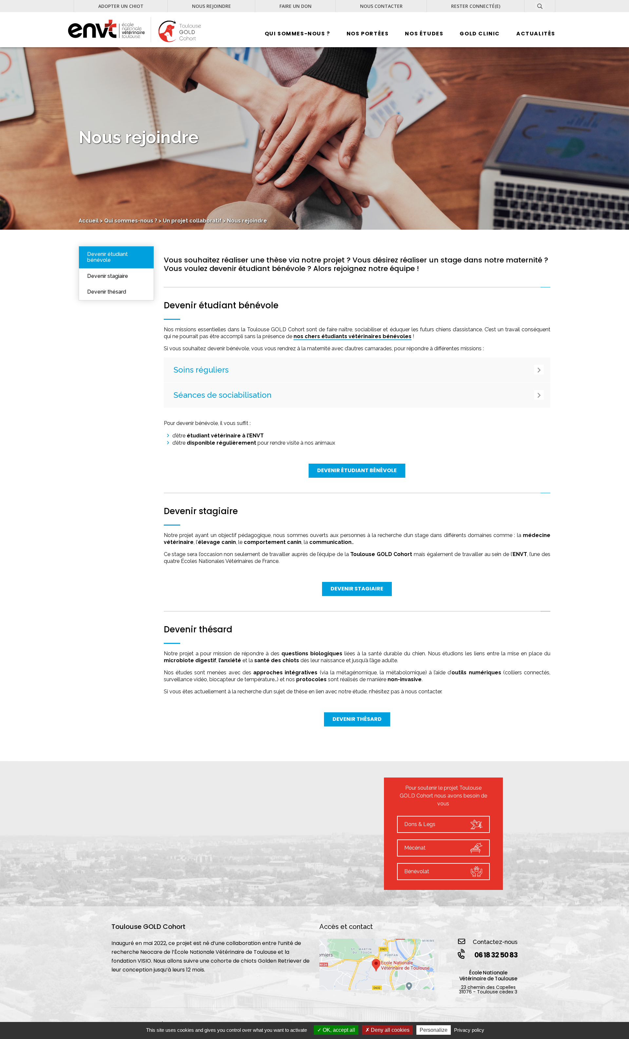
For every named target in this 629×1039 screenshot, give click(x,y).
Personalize (434, 1030)
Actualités (535, 33)
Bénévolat (416, 871)
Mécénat (415, 848)
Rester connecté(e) (475, 6)
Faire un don (295, 6)
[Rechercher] (549, 12)
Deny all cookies (390, 1030)
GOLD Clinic (480, 33)
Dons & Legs (419, 824)
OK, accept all (338, 1030)
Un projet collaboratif (192, 221)
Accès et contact (346, 927)
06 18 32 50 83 (496, 955)
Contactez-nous (495, 941)
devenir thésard (357, 719)
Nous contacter (381, 6)
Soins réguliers (201, 370)
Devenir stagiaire (107, 276)
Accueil (89, 221)
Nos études (424, 33)
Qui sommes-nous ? (297, 33)
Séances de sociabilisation (223, 395)
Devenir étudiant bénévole (107, 257)
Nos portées (368, 33)
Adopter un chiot (120, 6)
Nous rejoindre (211, 6)
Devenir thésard (106, 292)
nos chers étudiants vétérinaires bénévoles (352, 336)
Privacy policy (469, 1030)
